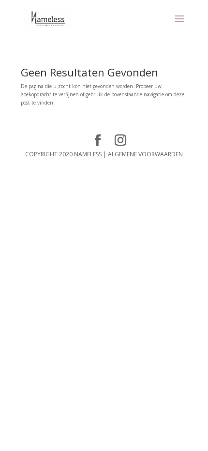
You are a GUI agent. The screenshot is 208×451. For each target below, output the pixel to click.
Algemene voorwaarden (145, 154)
